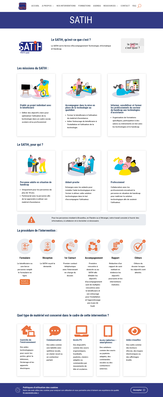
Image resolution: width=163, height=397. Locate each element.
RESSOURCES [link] (109, 6)
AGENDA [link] (97, 6)
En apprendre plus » (31, 393)
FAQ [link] (134, 6)
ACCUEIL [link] (35, 6)
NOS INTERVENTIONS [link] (66, 6)
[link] (22, 10)
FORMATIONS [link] (84, 6)
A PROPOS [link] (47, 6)
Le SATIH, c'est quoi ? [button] (132, 45)
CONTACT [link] (125, 6)
